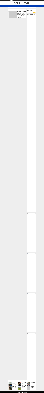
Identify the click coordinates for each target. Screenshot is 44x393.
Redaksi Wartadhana (19, 13)
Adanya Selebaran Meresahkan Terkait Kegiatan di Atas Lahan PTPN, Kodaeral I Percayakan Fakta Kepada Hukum (33, 384)
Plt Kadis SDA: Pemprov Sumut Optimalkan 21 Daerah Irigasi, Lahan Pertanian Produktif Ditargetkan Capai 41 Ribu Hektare (33, 388)
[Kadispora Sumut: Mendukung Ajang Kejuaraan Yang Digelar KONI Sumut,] (10, 384)
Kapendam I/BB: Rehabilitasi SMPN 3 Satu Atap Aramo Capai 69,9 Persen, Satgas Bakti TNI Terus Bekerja (14, 388)
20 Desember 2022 (22, 13)
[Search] (35, 5)
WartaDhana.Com (22, 3)
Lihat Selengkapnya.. (19, 17)
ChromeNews (23, 392)
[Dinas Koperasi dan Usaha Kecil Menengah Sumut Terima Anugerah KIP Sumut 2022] (13, 14)
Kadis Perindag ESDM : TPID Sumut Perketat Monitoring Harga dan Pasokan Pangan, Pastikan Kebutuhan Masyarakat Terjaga (24, 384)
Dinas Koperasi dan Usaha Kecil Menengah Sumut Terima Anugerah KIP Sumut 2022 (21, 12)
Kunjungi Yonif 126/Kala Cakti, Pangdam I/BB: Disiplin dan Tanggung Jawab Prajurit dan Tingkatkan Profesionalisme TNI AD (24, 388)
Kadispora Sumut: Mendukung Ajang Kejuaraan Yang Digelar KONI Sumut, (14, 383)
